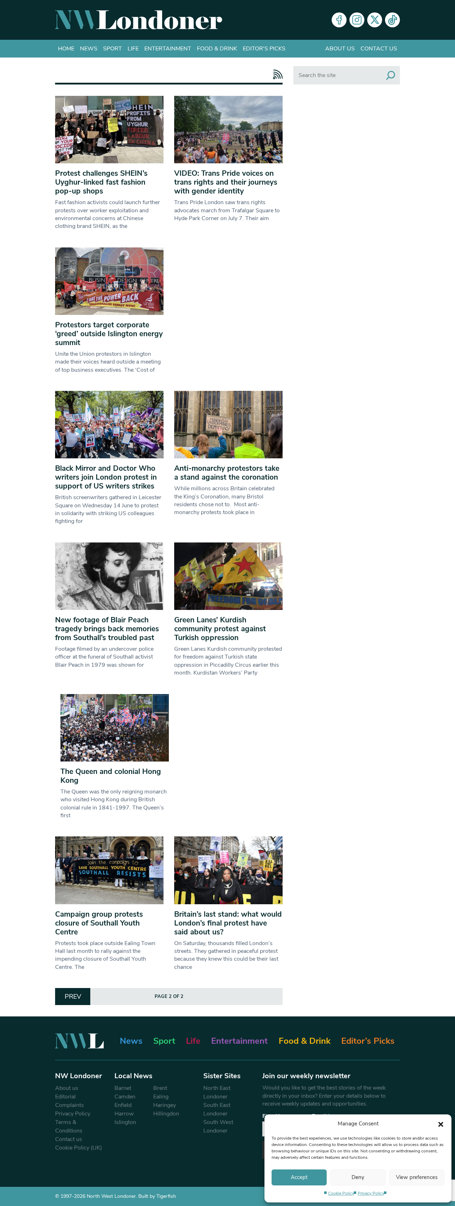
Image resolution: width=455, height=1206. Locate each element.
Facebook (339, 19)
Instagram (356, 19)
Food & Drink (217, 49)
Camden (124, 1097)
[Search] (390, 75)
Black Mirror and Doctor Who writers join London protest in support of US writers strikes (106, 477)
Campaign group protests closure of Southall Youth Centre (99, 923)
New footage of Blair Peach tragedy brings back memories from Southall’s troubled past (107, 629)
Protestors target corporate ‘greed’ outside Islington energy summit (109, 334)
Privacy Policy (371, 1193)
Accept (299, 1177)
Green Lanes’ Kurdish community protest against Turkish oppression (220, 629)
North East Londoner (216, 1092)
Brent (160, 1088)
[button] (440, 1123)
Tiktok (392, 19)
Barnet (122, 1088)
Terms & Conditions (68, 1126)
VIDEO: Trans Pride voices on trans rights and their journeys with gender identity (225, 182)
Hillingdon (166, 1114)
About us (340, 49)
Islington (125, 1122)
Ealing (160, 1097)
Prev (73, 996)
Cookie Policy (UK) (78, 1148)
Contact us (378, 49)
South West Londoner (218, 1126)
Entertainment (167, 49)
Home (66, 49)
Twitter (374, 19)
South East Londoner (216, 1109)
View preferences (417, 1177)
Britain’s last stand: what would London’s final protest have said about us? (228, 923)
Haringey (164, 1105)
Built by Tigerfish (157, 1196)
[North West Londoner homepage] (138, 19)
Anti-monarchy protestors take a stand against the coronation (226, 472)
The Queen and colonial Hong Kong (110, 775)
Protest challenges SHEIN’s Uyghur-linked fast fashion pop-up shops (101, 182)
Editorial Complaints (69, 1101)
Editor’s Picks (368, 1041)
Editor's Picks (264, 49)
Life (133, 49)
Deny (358, 1177)
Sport (112, 49)
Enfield (123, 1105)
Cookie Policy (341, 1193)
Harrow (124, 1114)
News (88, 49)
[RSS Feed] (276, 74)
